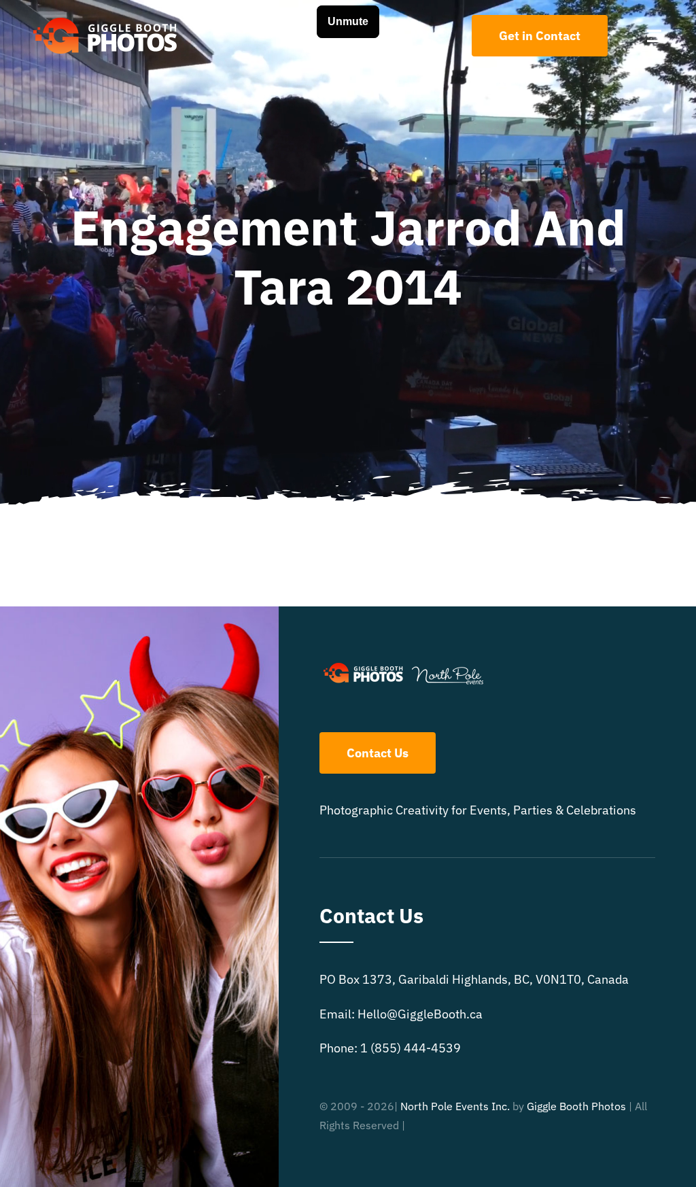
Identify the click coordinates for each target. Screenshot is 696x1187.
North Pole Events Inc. (455, 1106)
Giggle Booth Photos (576, 1106)
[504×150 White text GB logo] (106, 16)
